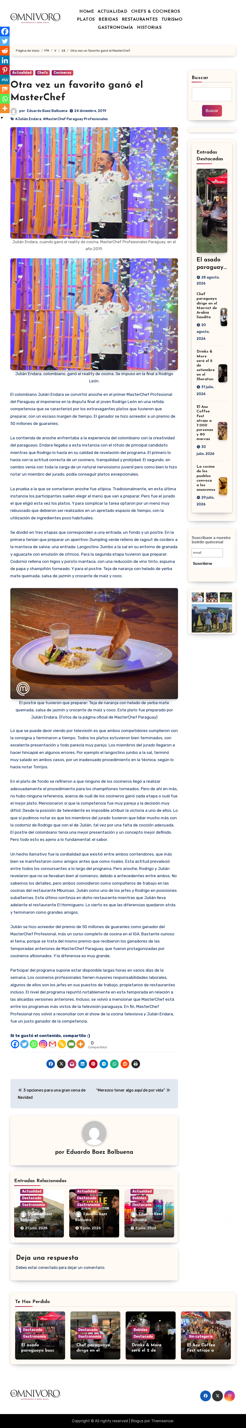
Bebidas (139, 1198)
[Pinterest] (5, 70)
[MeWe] (5, 79)
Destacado (31, 1198)
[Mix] (5, 89)
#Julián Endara (28, 119)
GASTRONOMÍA (115, 28)
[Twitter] (24, 1044)
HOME (86, 12)
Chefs (42, 73)
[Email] (71, 1044)
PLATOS (86, 20)
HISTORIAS (149, 28)
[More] (80, 1044)
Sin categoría (201, 1337)
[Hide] (2, 118)
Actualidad (21, 73)
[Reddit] (5, 51)
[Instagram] (43, 1044)
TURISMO (172, 20)
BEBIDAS (108, 20)
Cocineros (62, 73)
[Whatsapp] (34, 1044)
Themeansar (162, 1421)
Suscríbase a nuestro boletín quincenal (211, 540)
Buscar (200, 77)
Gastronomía (33, 1205)
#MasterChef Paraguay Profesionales (75, 119)
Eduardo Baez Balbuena (47, 111)
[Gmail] (52, 1044)
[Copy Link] (62, 1044)
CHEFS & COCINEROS (155, 12)
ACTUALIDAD (112, 12)
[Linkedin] (5, 60)
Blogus (137, 1421)
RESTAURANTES (140, 20)
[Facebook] (15, 1044)
